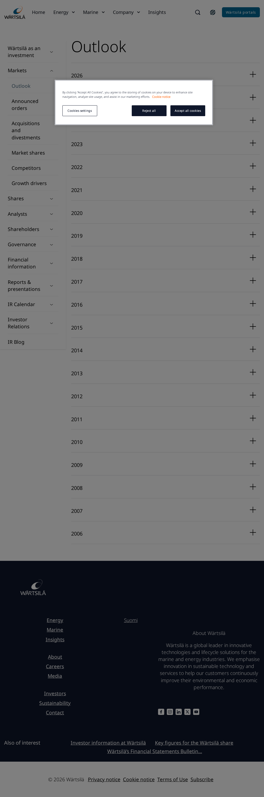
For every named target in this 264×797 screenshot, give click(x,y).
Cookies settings (80, 111)
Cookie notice (161, 97)
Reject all (149, 111)
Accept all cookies (188, 111)
